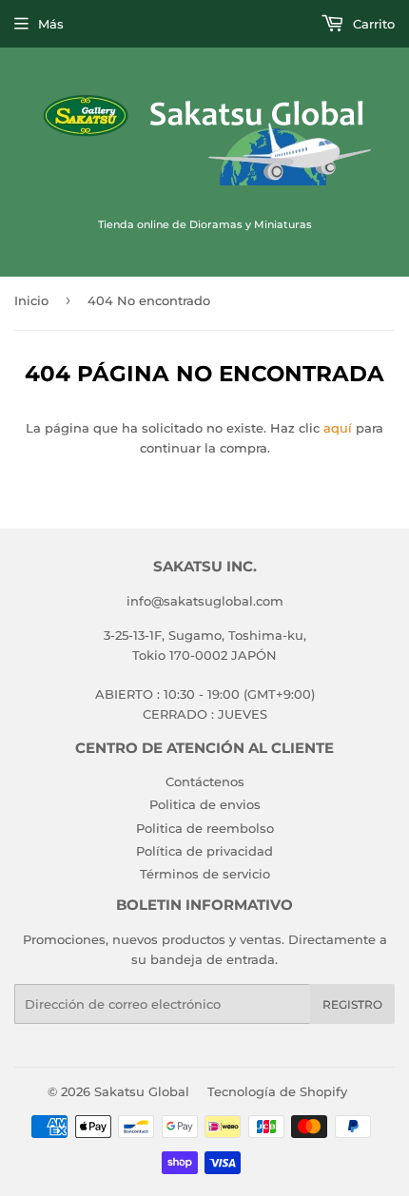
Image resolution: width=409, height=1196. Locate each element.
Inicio (31, 300)
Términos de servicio (205, 873)
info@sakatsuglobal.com (205, 600)
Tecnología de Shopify (277, 1091)
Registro (352, 1004)
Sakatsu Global (141, 1091)
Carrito (372, 23)
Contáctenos (205, 781)
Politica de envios (205, 804)
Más (51, 23)
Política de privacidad (204, 850)
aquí (337, 427)
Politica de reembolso (205, 828)
